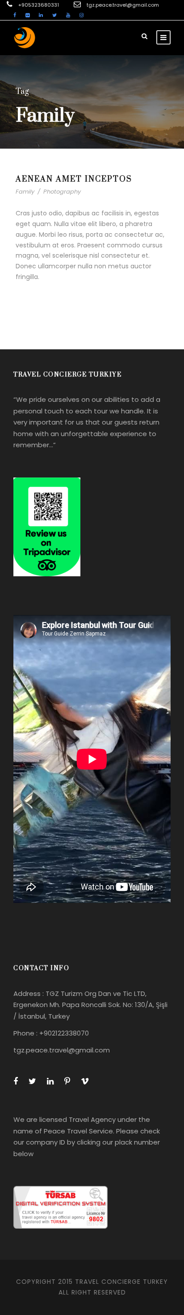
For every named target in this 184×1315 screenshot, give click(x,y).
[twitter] (54, 15)
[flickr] (27, 15)
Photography (62, 191)
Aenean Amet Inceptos (74, 179)
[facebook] (14, 15)
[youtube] (68, 15)
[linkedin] (41, 15)
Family (25, 191)
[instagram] (81, 15)
